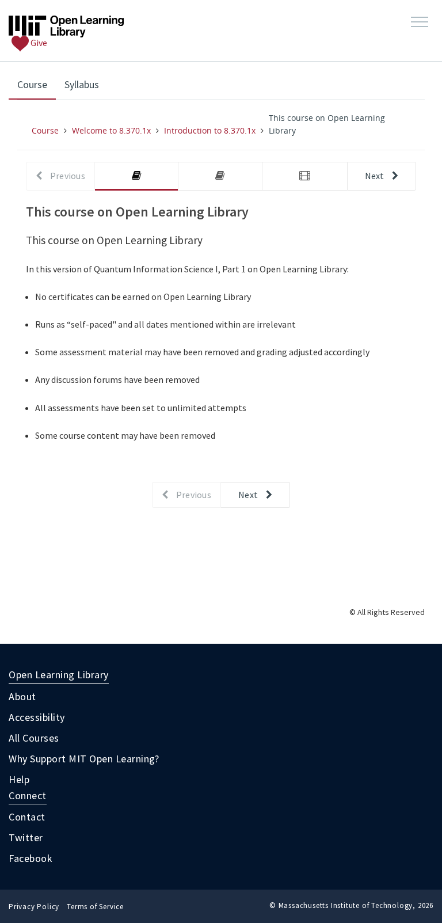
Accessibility (37, 717)
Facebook (30, 858)
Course (36, 84)
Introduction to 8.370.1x (210, 130)
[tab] (136, 176)
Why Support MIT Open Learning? (84, 758)
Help (19, 779)
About (22, 696)
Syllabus (81, 84)
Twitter (26, 837)
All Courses (34, 738)
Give (38, 42)
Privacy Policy (34, 906)
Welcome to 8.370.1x (111, 130)
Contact (27, 816)
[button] (419, 22)
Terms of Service (95, 906)
